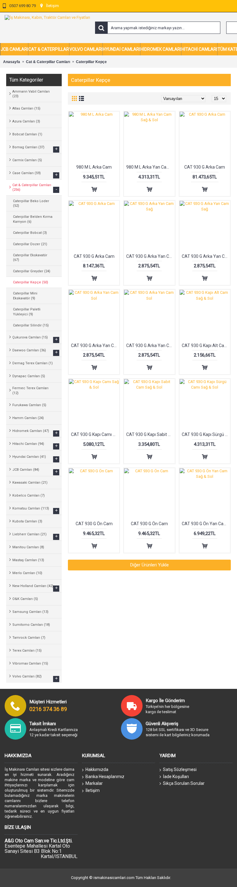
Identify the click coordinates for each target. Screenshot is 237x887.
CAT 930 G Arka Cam (204, 167)
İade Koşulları (176, 776)
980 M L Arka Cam (94, 167)
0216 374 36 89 (48, 709)
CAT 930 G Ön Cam (94, 523)
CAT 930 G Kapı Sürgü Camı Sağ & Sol (206, 434)
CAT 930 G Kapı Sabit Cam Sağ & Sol (150, 434)
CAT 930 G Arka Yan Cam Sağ (150, 256)
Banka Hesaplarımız (104, 776)
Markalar (94, 783)
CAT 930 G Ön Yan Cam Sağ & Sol (206, 523)
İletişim (92, 790)
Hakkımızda (96, 769)
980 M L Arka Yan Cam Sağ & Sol (150, 167)
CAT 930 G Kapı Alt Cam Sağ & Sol (206, 345)
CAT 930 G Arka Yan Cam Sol (95, 345)
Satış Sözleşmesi (180, 769)
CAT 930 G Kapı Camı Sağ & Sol (95, 434)
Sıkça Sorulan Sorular (184, 783)
